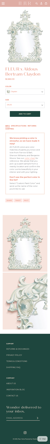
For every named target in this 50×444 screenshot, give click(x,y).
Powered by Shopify (31, 439)
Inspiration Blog (15, 390)
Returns (32, 126)
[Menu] (3, 3)
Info (7, 126)
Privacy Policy (14, 355)
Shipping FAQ (13, 367)
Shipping (9, 129)
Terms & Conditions (16, 361)
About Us (11, 383)
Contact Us (12, 396)
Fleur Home (21, 439)
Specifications (18, 126)
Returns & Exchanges (17, 349)
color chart (30, 158)
